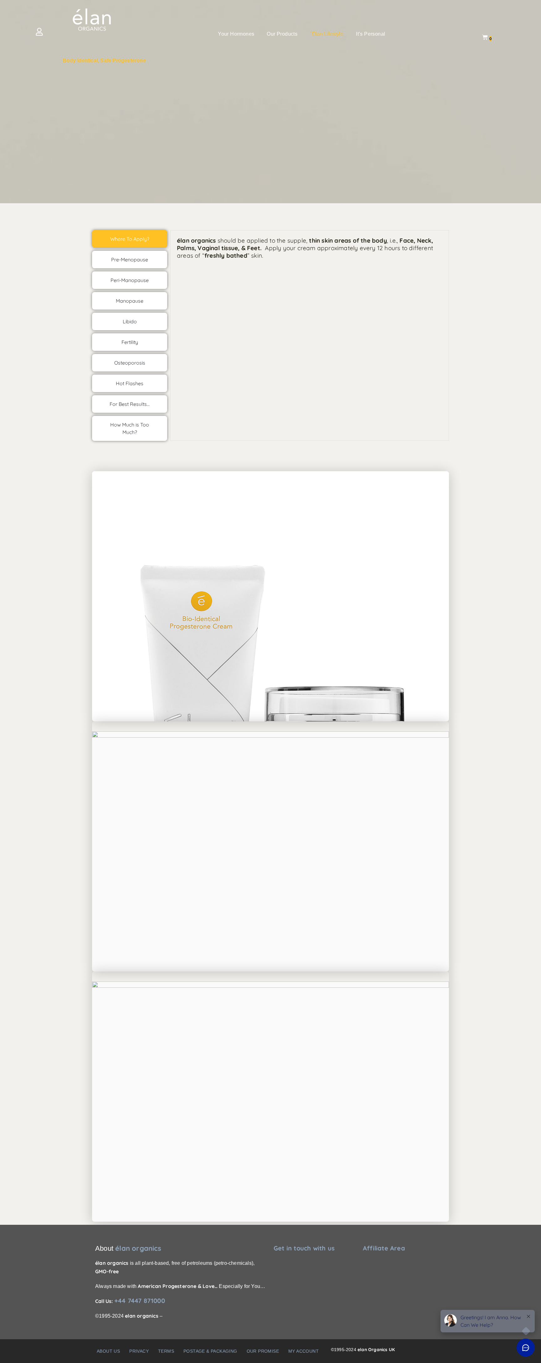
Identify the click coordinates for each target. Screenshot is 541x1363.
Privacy (139, 1351)
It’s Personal (370, 34)
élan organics (138, 1248)
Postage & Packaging (210, 1351)
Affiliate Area (384, 1248)
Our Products (282, 34)
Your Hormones (236, 34)
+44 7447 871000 (139, 1301)
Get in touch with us (304, 1248)
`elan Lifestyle (326, 34)
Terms (166, 1351)
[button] (237, 34)
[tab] (129, 239)
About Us (108, 1351)
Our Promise (263, 1351)
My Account (303, 1351)
